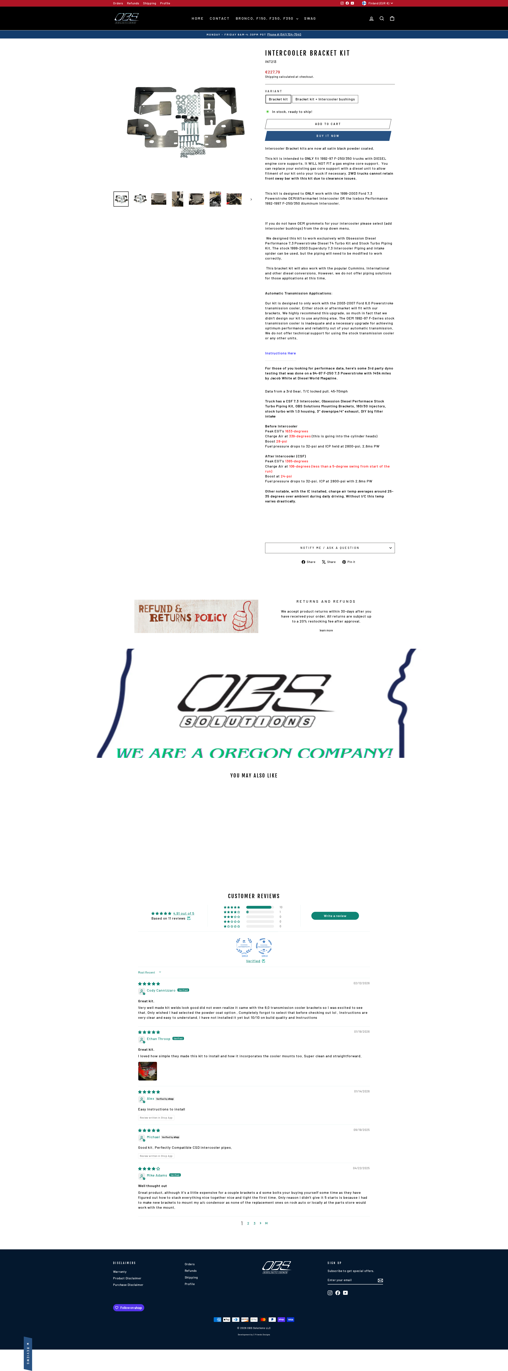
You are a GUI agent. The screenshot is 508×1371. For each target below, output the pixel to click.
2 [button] (248, 1223)
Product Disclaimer (127, 1278)
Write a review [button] (335, 916)
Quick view (147, 851)
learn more (326, 630)
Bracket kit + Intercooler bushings (325, 99)
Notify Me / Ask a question (330, 547)
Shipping (149, 3)
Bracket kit (278, 99)
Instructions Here (280, 353)
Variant (273, 91)
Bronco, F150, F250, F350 (265, 18)
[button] (232, 907)
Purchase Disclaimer (128, 1284)
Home (198, 18)
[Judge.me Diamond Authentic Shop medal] (244, 946)
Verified (253, 961)
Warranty (120, 1271)
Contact (220, 18)
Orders (118, 3)
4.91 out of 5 (183, 913)
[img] (149, 983)
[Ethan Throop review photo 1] (147, 1071)
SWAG (310, 18)
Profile (165, 3)
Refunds (133, 3)
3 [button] (255, 1223)
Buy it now (328, 136)
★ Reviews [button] (28, 1354)
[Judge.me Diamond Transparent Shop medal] (264, 946)
